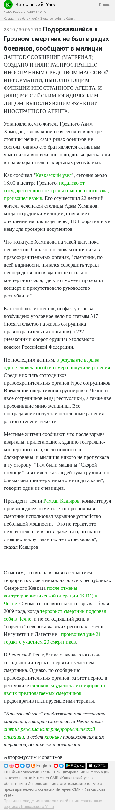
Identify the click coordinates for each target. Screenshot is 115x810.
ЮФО (42, 12)
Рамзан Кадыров (61, 500)
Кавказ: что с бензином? (20, 18)
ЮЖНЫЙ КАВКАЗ (25, 12)
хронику (53, 736)
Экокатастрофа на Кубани (58, 18)
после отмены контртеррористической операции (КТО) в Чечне (50, 595)
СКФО (7, 12)
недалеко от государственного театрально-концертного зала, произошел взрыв (56, 190)
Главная (105, 4)
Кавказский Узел (36, 4)
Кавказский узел (53, 174)
